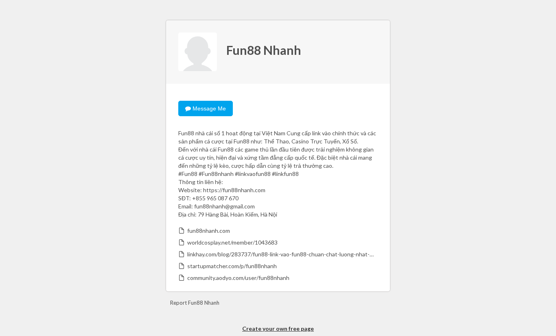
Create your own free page (278, 328)
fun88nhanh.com (208, 230)
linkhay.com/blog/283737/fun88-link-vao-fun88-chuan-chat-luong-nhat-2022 (282, 254)
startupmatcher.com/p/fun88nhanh (232, 265)
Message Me (208, 108)
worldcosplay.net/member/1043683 (232, 242)
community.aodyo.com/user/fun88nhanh (238, 277)
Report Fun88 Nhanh (194, 302)
